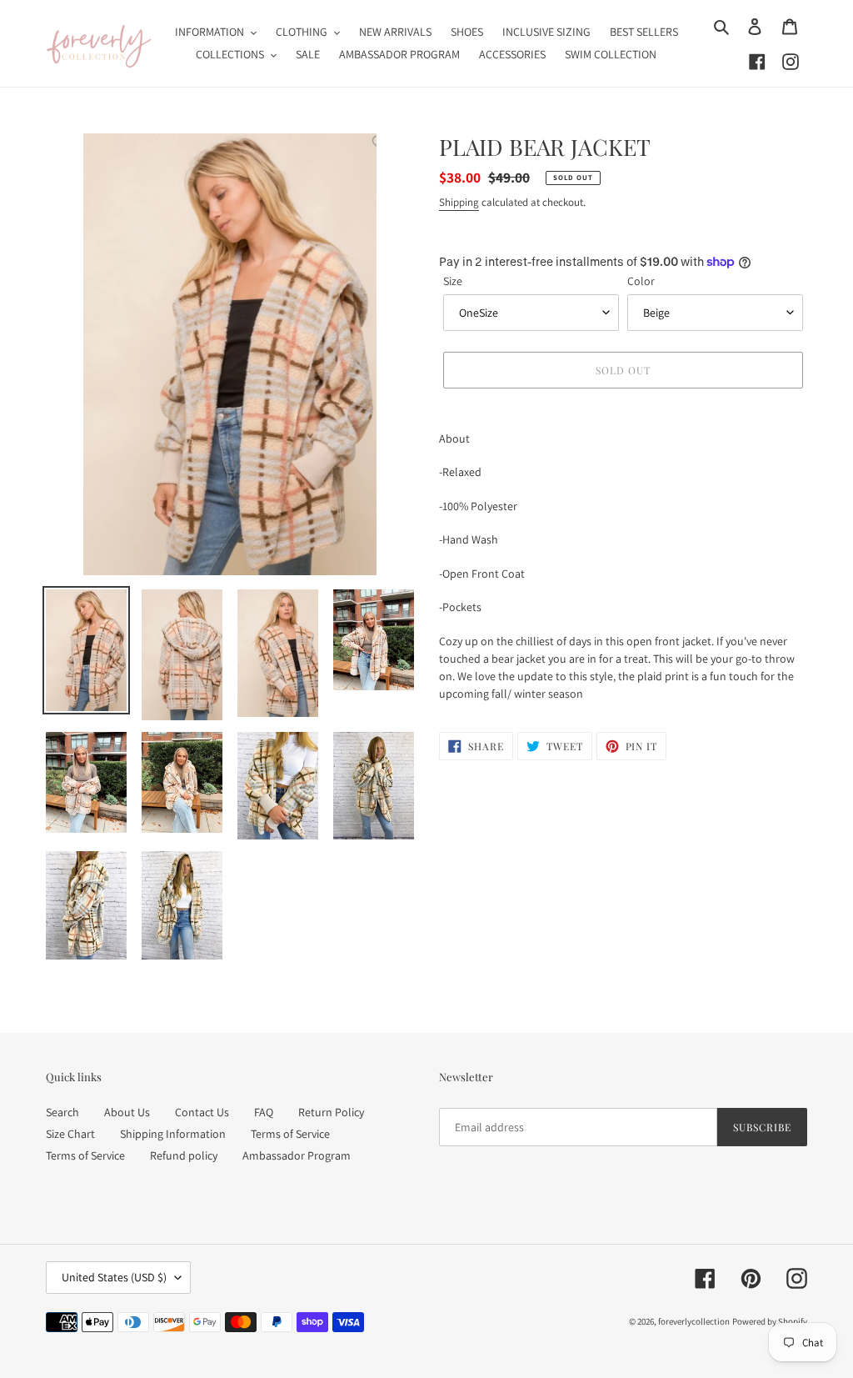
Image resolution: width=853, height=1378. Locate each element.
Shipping (459, 202)
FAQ (263, 1112)
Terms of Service (290, 1133)
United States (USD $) (114, 1277)
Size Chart (70, 1133)
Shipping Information (173, 1133)
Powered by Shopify (769, 1321)
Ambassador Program (296, 1155)
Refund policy (183, 1155)
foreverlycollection (694, 1321)
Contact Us (202, 1112)
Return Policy (331, 1112)
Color (641, 280)
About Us (127, 1112)
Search (62, 1112)
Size (452, 280)
